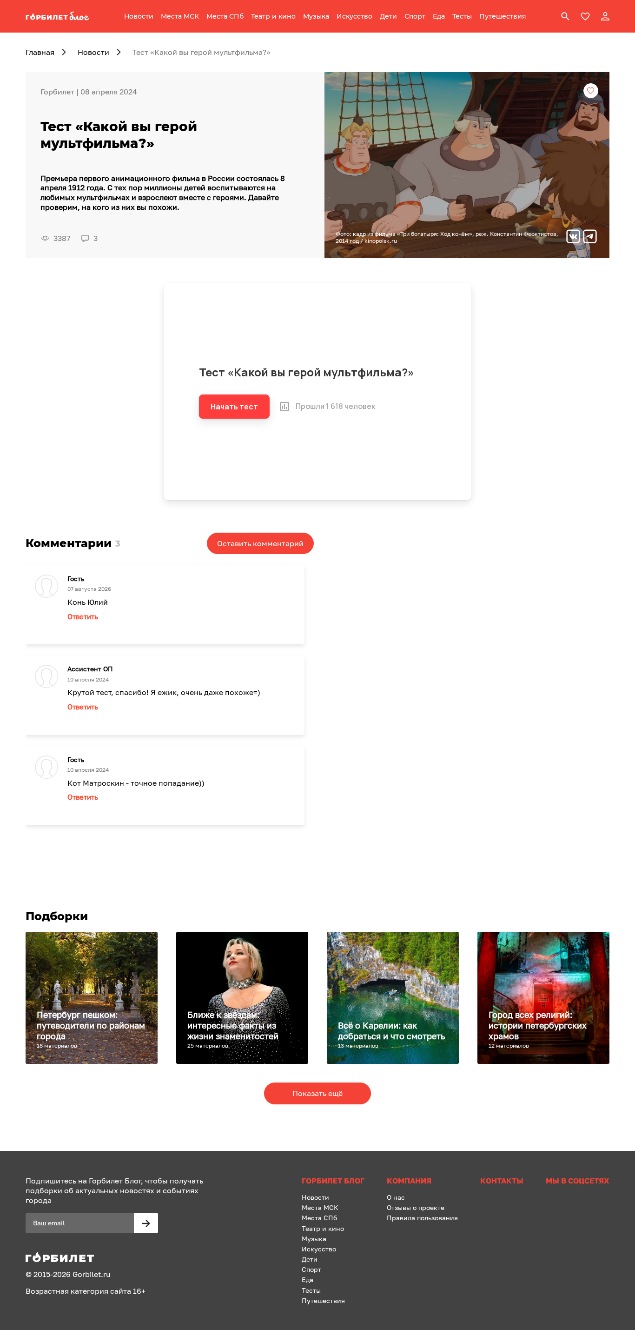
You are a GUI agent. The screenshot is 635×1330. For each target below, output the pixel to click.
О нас (396, 1197)
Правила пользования (422, 1218)
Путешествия (502, 16)
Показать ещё (317, 1093)
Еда (439, 16)
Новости (138, 16)
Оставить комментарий (260, 543)
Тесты (462, 16)
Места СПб (225, 16)
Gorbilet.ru (92, 1274)
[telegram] (590, 237)
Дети (388, 16)
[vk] (573, 237)
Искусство (354, 16)
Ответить (82, 616)
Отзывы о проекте (415, 1207)
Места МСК (180, 16)
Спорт (414, 16)
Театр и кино (273, 16)
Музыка (316, 16)
